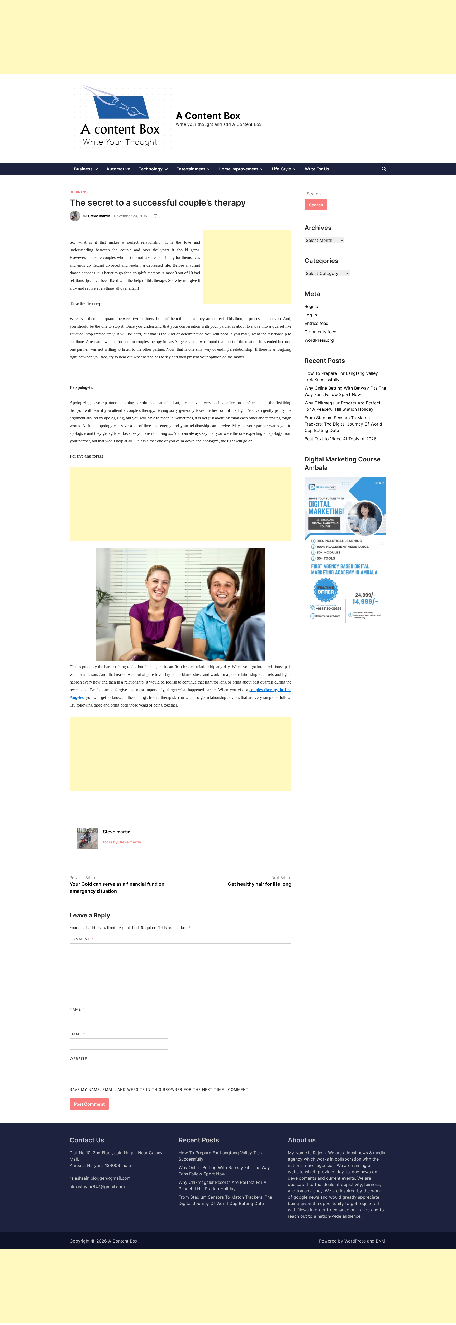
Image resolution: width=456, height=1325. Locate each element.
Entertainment (195, 170)
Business (88, 170)
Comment (82, 939)
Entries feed (317, 323)
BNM (380, 1241)
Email (77, 1034)
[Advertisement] (158, 37)
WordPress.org (319, 340)
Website (78, 1058)
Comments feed (320, 331)
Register (313, 306)
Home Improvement (243, 170)
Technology (155, 170)
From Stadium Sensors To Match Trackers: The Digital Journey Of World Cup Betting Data (343, 424)
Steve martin (99, 216)
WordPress (355, 1241)
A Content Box (208, 115)
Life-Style (286, 170)
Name (77, 1009)
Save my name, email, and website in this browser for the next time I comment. (160, 1089)
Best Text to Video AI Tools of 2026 (341, 438)
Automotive (118, 169)
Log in (311, 314)
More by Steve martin (122, 842)
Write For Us (317, 169)
